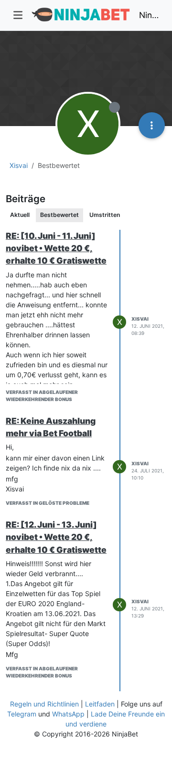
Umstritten (104, 214)
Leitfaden (100, 704)
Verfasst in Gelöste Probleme (47, 503)
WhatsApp (68, 714)
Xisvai (140, 319)
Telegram (21, 714)
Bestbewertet (59, 214)
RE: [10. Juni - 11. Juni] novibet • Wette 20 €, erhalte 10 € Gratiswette (56, 248)
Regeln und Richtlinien (44, 704)
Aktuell (20, 214)
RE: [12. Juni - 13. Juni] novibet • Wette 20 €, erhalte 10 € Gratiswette (56, 537)
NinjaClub (149, 15)
